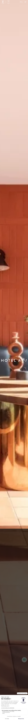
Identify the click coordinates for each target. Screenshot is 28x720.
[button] (21, 2)
